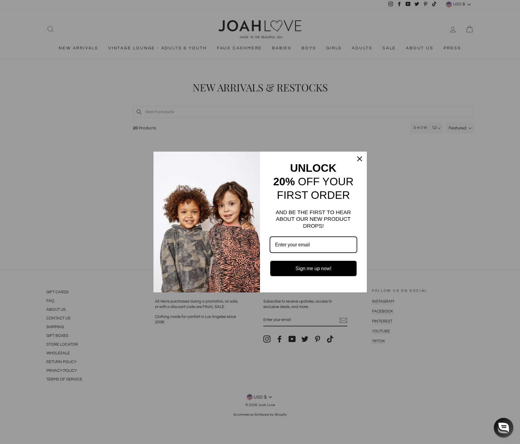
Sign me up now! (313, 268)
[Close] (359, 159)
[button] (503, 427)
